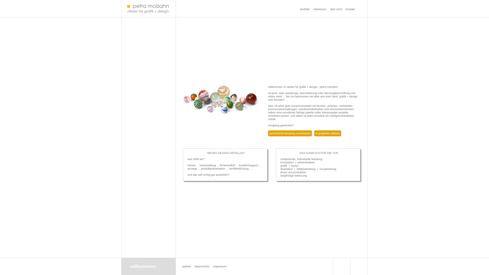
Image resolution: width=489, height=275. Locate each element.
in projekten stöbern (328, 133)
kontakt (350, 9)
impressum (220, 266)
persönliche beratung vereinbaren (289, 133)
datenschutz (202, 266)
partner (186, 266)
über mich (336, 9)
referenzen (320, 9)
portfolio (305, 9)
